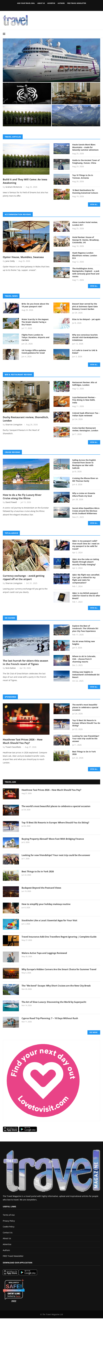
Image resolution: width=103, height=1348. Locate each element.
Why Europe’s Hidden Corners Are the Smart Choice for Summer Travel (59, 969)
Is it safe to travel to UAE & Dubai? (84, 351)
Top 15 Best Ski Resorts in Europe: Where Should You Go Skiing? (86, 723)
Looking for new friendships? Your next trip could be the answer (85, 738)
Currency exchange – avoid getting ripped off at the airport (23, 577)
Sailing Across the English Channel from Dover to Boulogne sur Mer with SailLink (84, 464)
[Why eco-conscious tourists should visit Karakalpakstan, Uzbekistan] (61, 338)
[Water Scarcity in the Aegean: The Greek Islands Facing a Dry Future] (11, 323)
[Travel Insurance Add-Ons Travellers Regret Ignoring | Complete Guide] (11, 940)
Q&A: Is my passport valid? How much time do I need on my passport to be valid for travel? (85, 545)
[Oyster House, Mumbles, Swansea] (26, 236)
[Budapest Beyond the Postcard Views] (11, 891)
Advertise (51, 3)
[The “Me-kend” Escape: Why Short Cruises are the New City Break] (11, 989)
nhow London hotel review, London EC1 (85, 223)
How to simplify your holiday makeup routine (46, 904)
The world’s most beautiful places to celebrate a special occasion (85, 707)
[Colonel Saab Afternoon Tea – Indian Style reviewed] (62, 417)
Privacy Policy (9, 1221)
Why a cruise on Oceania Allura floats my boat (83, 494)
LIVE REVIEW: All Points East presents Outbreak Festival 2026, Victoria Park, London (25, 98)
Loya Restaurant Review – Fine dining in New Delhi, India (84, 400)
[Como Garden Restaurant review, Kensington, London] (62, 432)
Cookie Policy (8, 1226)
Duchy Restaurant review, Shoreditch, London (74, 99)
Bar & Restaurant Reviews (18, 374)
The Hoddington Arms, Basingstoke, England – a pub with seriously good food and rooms (85, 272)
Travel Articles (13, 136)
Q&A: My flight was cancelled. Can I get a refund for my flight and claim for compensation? (86, 578)
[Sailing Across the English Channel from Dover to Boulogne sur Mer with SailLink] (62, 464)
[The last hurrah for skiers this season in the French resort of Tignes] (26, 640)
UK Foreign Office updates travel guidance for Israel (34, 351)
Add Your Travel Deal (26, 3)
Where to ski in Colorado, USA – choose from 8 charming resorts (84, 659)
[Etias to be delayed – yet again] (61, 323)
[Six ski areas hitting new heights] (62, 645)
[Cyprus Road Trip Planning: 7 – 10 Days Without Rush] (11, 1022)
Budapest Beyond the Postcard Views (41, 887)
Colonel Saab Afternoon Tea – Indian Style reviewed (86, 414)
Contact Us (7, 1232)
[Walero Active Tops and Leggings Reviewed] (11, 957)
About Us (41, 3)
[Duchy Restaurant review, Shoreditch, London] (76, 93)
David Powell (11, 502)
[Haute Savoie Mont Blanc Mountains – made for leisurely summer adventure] (62, 148)
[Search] (99, 34)
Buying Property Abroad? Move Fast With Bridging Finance (53, 838)
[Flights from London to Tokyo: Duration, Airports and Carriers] (11, 338)
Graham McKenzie (13, 187)
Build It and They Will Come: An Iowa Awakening (25, 121)
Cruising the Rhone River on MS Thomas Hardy (85, 479)
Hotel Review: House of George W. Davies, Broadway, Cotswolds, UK (85, 240)
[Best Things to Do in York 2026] (62, 755)
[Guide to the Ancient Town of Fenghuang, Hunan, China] (62, 164)
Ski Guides (10, 618)
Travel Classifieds (13, 747)
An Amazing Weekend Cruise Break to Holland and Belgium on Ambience (51, 76)
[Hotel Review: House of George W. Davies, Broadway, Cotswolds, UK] (62, 241)
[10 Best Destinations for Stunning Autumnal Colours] (62, 194)
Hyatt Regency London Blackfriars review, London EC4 (84, 255)
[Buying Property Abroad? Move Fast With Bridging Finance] (11, 842)
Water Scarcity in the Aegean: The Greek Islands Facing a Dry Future (35, 322)
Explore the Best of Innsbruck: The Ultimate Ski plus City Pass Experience (85, 628)
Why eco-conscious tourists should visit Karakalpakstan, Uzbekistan (85, 337)
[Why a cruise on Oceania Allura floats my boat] (62, 497)
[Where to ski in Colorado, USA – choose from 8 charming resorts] (62, 660)
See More (93, 1032)
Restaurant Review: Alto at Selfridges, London (84, 383)
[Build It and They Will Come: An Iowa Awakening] (26, 159)
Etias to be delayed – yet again (86, 319)
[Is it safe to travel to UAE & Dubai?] (61, 354)
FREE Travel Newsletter (76, 3)
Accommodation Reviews (18, 214)
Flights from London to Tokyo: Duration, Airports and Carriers (35, 337)
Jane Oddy (10, 261)
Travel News (11, 296)
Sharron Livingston (13, 424)
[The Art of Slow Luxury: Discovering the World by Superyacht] (11, 1005)
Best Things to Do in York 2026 (84, 753)
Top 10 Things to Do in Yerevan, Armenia (82, 176)
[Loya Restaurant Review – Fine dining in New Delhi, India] (62, 401)
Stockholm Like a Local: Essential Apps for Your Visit (49, 920)
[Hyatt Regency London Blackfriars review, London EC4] (62, 257)
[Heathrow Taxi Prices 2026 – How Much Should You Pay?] (26, 719)
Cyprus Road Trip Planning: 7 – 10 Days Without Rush (50, 1018)
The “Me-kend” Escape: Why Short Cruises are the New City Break (56, 985)
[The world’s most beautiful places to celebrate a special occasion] (62, 708)
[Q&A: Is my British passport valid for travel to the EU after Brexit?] (62, 597)
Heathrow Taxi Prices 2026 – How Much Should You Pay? (22, 741)
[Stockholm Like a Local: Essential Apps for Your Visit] (11, 924)
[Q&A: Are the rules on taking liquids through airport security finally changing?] (62, 563)
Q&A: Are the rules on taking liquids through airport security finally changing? (85, 562)
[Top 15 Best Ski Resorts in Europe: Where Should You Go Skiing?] (62, 724)
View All (94, 204)
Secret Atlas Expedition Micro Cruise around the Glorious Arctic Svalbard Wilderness (86, 511)
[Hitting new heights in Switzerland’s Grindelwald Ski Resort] (62, 676)
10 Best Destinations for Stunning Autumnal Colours (85, 191)
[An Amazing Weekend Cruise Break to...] (51, 60)
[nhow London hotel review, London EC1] (62, 226)
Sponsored (10, 697)
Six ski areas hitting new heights (83, 642)
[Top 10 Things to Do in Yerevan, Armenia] (62, 179)
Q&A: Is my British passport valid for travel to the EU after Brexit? (86, 596)
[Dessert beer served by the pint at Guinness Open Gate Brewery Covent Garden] (61, 307)
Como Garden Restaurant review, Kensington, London (85, 429)
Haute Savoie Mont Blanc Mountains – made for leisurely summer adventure (74, 121)
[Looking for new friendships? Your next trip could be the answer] (62, 740)
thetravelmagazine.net (14, 1290)
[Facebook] (47, 7)
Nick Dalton (10, 668)
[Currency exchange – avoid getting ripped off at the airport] (26, 555)
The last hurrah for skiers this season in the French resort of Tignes (25, 662)
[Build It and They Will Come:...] (27, 115)
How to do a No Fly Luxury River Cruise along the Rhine (22, 496)
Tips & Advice (11, 533)
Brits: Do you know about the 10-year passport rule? (35, 305)
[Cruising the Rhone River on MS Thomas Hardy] (62, 482)
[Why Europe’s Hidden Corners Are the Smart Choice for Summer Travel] (11, 973)
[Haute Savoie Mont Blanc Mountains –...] (76, 115)
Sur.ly (18, 1296)
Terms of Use (9, 1215)
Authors (61, 3)
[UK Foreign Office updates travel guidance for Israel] (11, 354)
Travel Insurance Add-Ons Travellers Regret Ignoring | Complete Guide (59, 936)
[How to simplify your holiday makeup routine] (11, 908)
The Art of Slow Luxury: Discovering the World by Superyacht (54, 1001)
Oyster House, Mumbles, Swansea (23, 257)
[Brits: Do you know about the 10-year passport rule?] (11, 307)
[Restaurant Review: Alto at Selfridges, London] (62, 386)
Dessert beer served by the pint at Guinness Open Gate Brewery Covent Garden (85, 306)
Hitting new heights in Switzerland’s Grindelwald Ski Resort (86, 674)
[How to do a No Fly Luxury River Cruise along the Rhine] (26, 474)
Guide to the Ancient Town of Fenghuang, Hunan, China (86, 161)
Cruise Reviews (12, 452)
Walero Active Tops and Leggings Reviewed (44, 953)
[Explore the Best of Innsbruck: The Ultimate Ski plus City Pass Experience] (62, 630)
